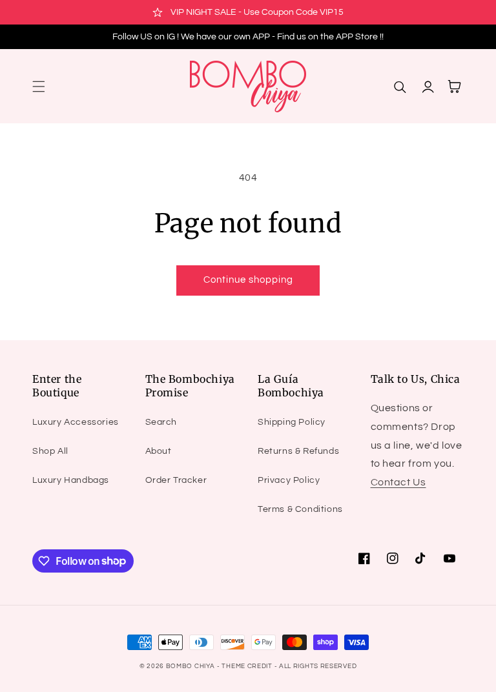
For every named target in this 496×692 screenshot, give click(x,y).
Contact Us (398, 482)
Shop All (50, 451)
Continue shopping (248, 280)
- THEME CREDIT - (248, 666)
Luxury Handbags (70, 480)
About (158, 451)
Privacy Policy (289, 480)
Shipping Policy (292, 422)
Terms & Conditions (300, 509)
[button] (39, 86)
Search (161, 422)
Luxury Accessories (75, 422)
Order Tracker (176, 480)
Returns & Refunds (298, 451)
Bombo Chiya (190, 666)
